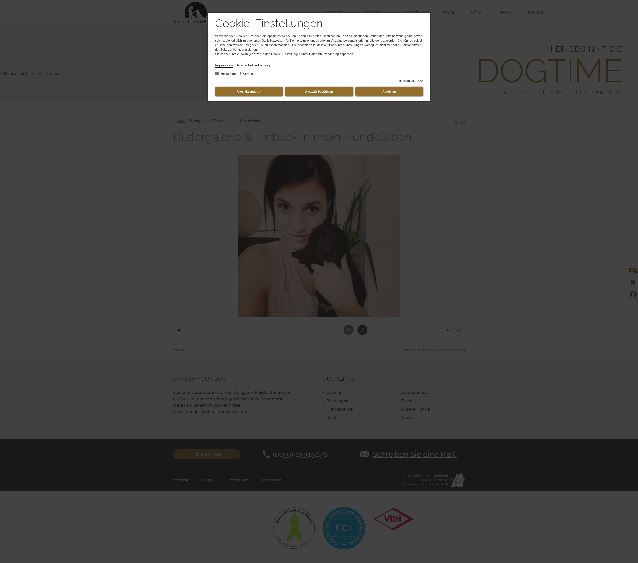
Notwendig (228, 74)
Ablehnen (389, 91)
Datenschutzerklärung (252, 65)
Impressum (224, 65)
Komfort (248, 74)
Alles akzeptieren (249, 91)
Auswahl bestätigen (319, 91)
